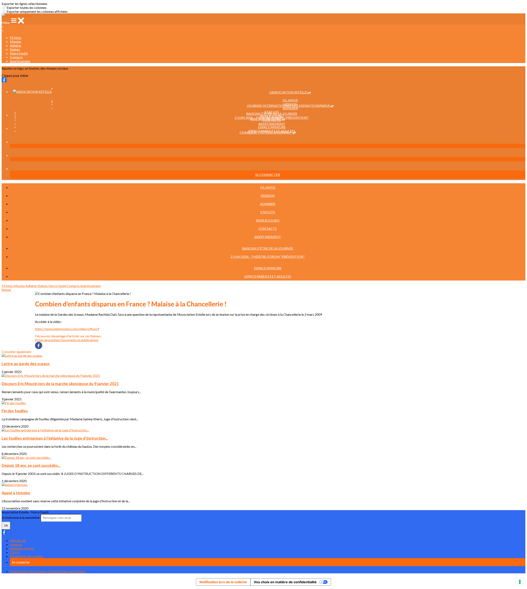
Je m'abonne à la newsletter (21, 517)
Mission (15, 41)
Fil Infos (15, 38)
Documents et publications (79, 340)
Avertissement (20, 61)
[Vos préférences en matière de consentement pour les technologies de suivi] (520, 582)
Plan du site (18, 540)
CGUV (14, 552)
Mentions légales (22, 548)
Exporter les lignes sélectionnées (24, 4)
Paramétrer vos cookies (26, 556)
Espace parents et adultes (267, 276)
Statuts (15, 49)
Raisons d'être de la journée (271, 114)
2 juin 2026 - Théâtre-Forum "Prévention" (268, 256)
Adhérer (15, 45)
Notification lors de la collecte (223, 582)
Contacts (16, 57)
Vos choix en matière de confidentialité (285, 582)
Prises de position (48, 340)
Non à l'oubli (19, 53)
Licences (16, 544)
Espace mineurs (272, 127)
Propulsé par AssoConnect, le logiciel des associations (48, 571)
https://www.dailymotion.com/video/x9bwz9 (67, 329)
